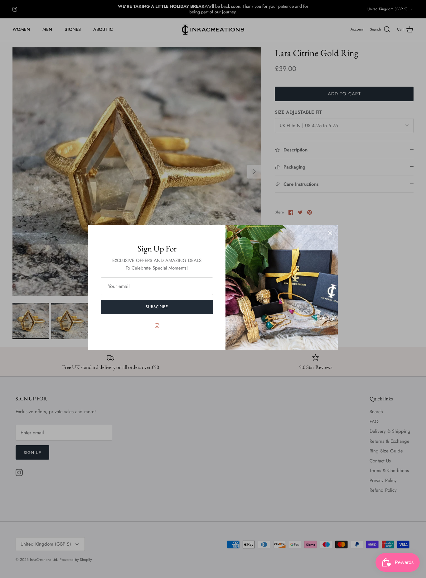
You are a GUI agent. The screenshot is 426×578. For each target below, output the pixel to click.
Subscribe (157, 307)
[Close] (330, 233)
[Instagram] (157, 325)
